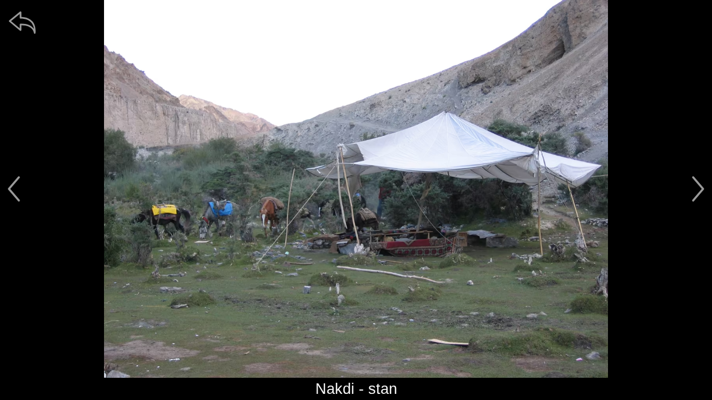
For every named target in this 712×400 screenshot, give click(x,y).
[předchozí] (14, 189)
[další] (698, 189)
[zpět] (22, 22)
